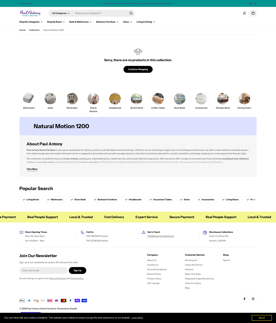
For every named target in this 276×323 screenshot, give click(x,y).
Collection (34, 30)
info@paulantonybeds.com (160, 236)
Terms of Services (57, 278)
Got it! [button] (262, 318)
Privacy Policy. (77, 278)
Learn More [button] (137, 318)
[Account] (244, 13)
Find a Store (25, 3)
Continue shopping (138, 69)
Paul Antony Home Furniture (41, 308)
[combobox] (92, 13)
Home (22, 30)
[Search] (131, 13)
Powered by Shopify (67, 308)
